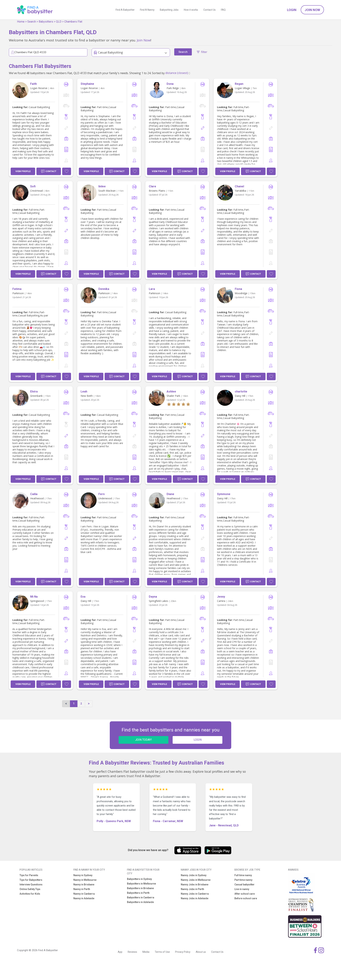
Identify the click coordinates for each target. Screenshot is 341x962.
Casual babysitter (244, 884)
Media (145, 951)
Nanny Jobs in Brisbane (194, 884)
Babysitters (46, 21)
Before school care (245, 898)
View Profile (23, 171)
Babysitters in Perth (138, 892)
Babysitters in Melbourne (141, 883)
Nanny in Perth (81, 889)
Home (21, 21)
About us (201, 951)
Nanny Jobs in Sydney (193, 875)
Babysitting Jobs (169, 9)
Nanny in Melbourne (84, 879)
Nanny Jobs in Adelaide (194, 898)
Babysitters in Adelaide (140, 902)
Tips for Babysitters (31, 879)
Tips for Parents (29, 875)
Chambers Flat (73, 21)
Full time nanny (243, 875)
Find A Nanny (147, 9)
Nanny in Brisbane (83, 884)
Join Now (312, 10)
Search (31, 21)
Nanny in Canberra (84, 893)
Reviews (132, 951)
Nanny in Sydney (82, 875)
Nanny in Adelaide (83, 898)
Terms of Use (162, 951)
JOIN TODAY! (143, 739)
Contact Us (209, 9)
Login (291, 10)
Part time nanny (243, 879)
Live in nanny (241, 889)
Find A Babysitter (125, 9)
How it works (191, 9)
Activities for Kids (30, 893)
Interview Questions (31, 884)
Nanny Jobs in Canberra (195, 893)
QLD (58, 21)
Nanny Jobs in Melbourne (195, 879)
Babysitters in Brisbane (140, 888)
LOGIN (198, 739)
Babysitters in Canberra (140, 897)
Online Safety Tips (30, 889)
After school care (244, 893)
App (120, 951)
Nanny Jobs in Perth (192, 889)
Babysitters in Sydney (139, 879)
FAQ (223, 9)
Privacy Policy (182, 951)
